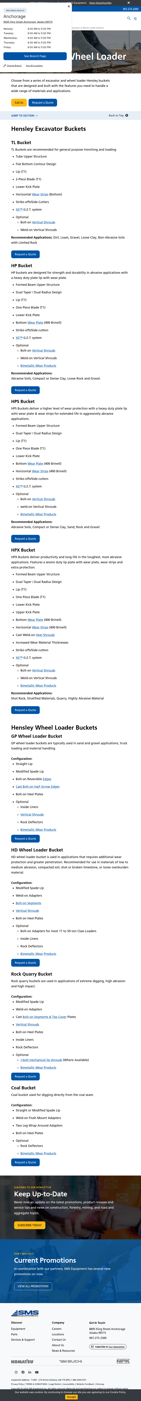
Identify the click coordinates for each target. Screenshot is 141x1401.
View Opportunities (100, 3)
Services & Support (23, 1339)
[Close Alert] (129, 3)
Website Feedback (85, 1384)
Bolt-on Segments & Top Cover (45, 1017)
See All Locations (34, 65)
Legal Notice (55, 1384)
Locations (58, 1334)
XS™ (19, 209)
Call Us (19, 102)
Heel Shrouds (45, 635)
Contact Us (59, 1339)
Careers (56, 1329)
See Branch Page (35, 56)
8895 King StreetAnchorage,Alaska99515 (28, 21)
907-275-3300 (130, 8)
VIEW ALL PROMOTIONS (33, 1286)
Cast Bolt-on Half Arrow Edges (37, 787)
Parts (14, 1334)
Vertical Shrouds (43, 222)
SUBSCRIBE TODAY (30, 1225)
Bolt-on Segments (28, 903)
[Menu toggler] (135, 19)
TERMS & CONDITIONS (36, 1384)
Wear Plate (35, 323)
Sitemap (100, 1384)
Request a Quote (42, 102)
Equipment (18, 1329)
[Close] (68, 6)
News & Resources (63, 1350)
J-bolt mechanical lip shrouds (41, 1060)
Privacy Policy (17, 1384)
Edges (47, 779)
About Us (58, 1345)
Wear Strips (40, 194)
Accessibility (68, 1384)
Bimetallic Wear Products (38, 366)
